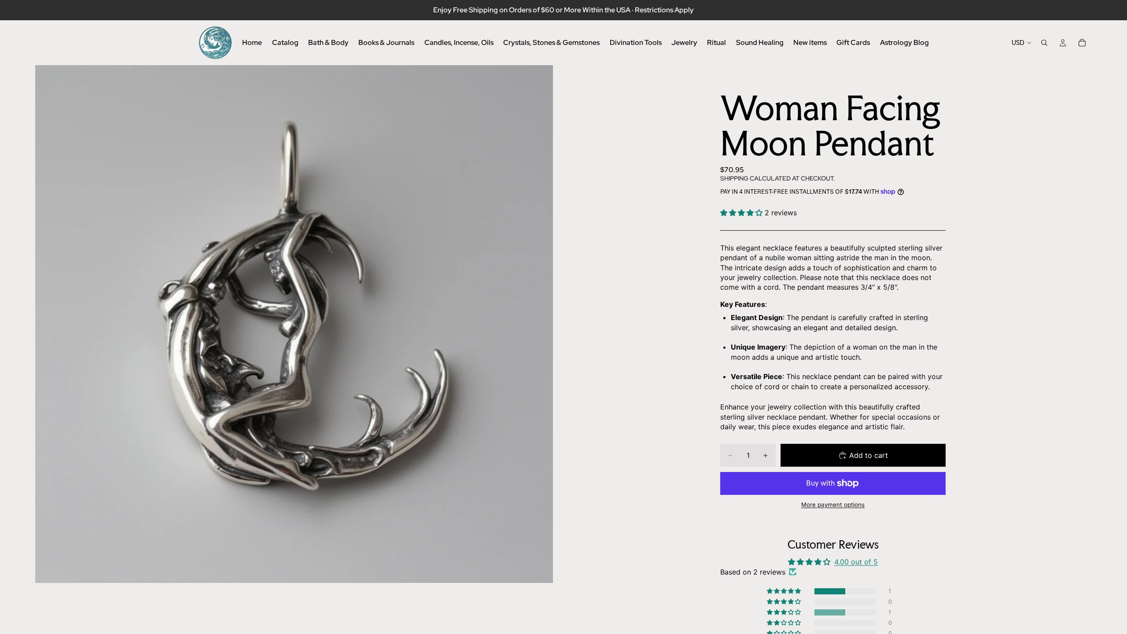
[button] (742, 212)
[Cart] (1082, 42)
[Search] (1044, 42)
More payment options (833, 504)
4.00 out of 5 (856, 561)
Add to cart (868, 455)
